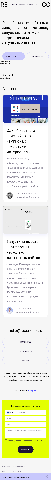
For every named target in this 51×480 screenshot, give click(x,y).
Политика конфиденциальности (15, 466)
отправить (25, 450)
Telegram (32, 390)
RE (4, 4)
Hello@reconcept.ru (25, 330)
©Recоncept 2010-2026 (11, 471)
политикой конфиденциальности (32, 440)
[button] (13, 56)
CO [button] (46, 4)
